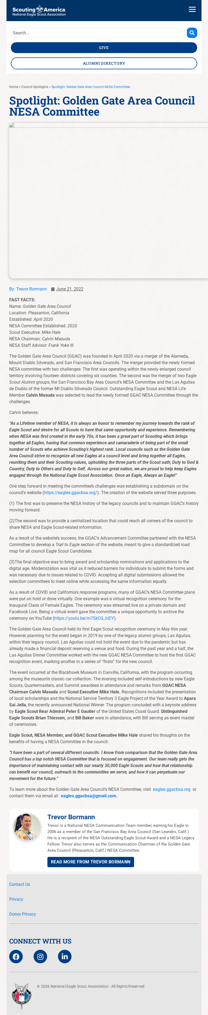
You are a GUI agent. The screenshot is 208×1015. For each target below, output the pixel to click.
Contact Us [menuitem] (19, 884)
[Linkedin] (65, 956)
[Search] (192, 33)
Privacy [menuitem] (16, 899)
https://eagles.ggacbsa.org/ (70, 492)
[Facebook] (16, 956)
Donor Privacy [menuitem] (22, 914)
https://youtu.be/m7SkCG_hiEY (84, 618)
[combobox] (98, 33)
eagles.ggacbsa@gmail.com (88, 795)
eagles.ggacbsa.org (171, 789)
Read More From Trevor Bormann (91, 861)
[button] (192, 9)
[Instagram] (40, 956)
